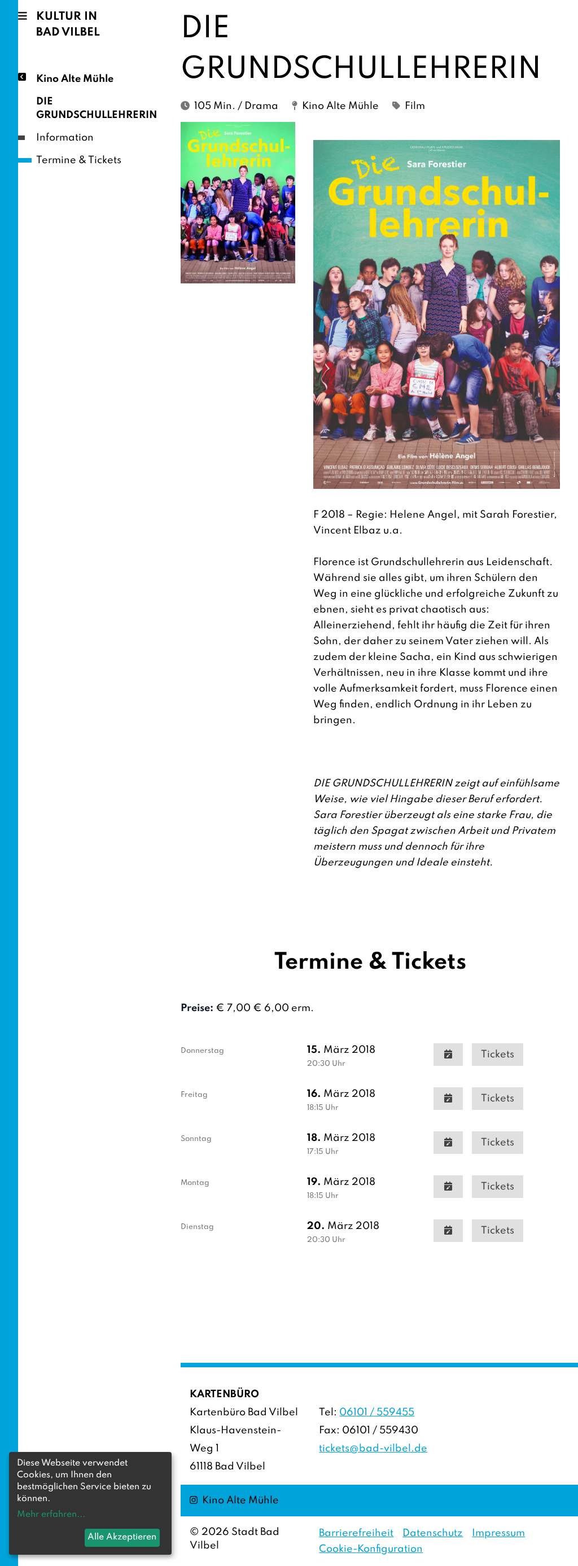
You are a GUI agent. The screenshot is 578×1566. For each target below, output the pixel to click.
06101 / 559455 (376, 1412)
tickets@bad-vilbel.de (373, 1448)
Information (65, 138)
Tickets (497, 1054)
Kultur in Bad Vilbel (68, 24)
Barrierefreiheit (356, 1533)
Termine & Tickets (78, 160)
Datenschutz (432, 1533)
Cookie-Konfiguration (371, 1549)
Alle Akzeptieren (121, 1537)
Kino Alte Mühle (74, 79)
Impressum (498, 1533)
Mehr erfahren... (51, 1514)
